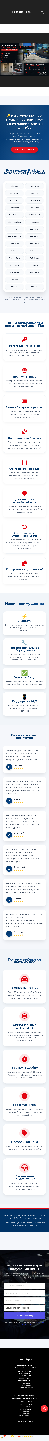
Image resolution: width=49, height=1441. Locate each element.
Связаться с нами (24, 149)
